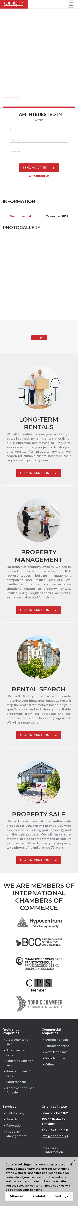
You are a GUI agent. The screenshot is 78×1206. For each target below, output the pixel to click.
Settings (61, 1196)
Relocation (14, 1125)
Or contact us (39, 176)
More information (34, 473)
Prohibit (39, 1196)
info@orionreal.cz (55, 1136)
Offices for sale (57, 1039)
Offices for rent (57, 1046)
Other (49, 1064)
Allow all (17, 1196)
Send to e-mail (21, 216)
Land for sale (16, 1082)
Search (11, 1119)
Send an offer (35, 167)
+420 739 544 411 (55, 1130)
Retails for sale (56, 1052)
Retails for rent (56, 1058)
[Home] (14, 4)
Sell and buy (15, 1113)
